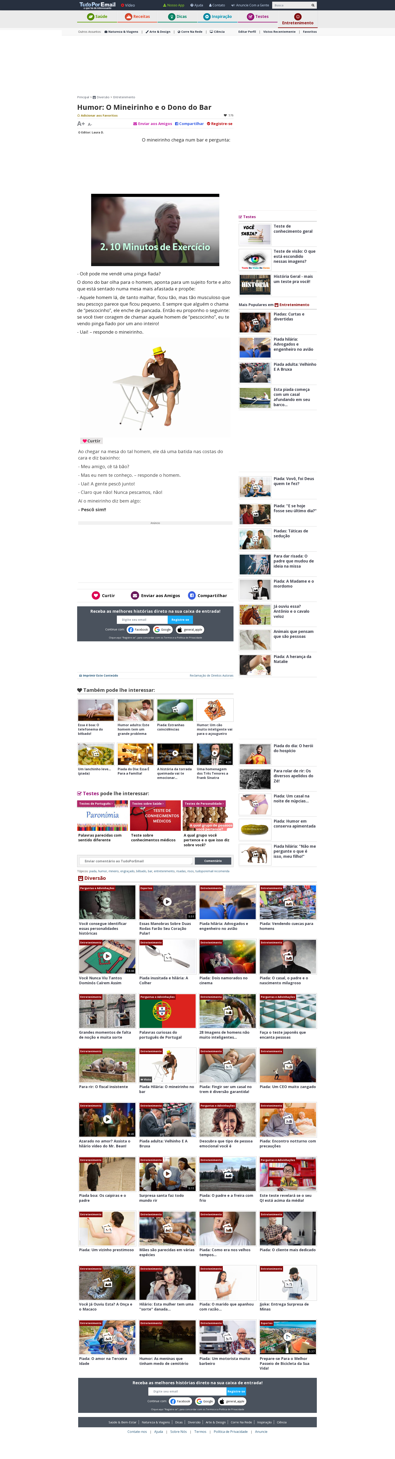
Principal (83, 97)
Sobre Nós (178, 1431)
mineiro (114, 871)
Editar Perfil (247, 32)
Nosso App (175, 5)
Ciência (219, 32)
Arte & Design (160, 32)
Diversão (102, 97)
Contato (219, 5)
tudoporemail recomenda (212, 871)
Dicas (181, 16)
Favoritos (310, 32)
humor (102, 871)
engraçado (127, 871)
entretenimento (164, 871)
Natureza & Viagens (123, 32)
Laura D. (98, 132)
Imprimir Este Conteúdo (100, 675)
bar (150, 871)
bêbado (141, 871)
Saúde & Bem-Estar (123, 1422)
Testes (261, 16)
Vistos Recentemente (279, 32)
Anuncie (261, 1431)
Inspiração (221, 16)
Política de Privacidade (189, 637)
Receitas (141, 16)
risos (190, 871)
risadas (181, 871)
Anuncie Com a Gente (252, 5)
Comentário (213, 861)
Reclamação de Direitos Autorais (212, 675)
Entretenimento (298, 23)
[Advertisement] (31, 92)
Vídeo (130, 5)
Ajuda (198, 5)
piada (92, 871)
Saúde (100, 16)
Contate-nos (137, 1431)
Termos (168, 637)
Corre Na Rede (191, 32)
